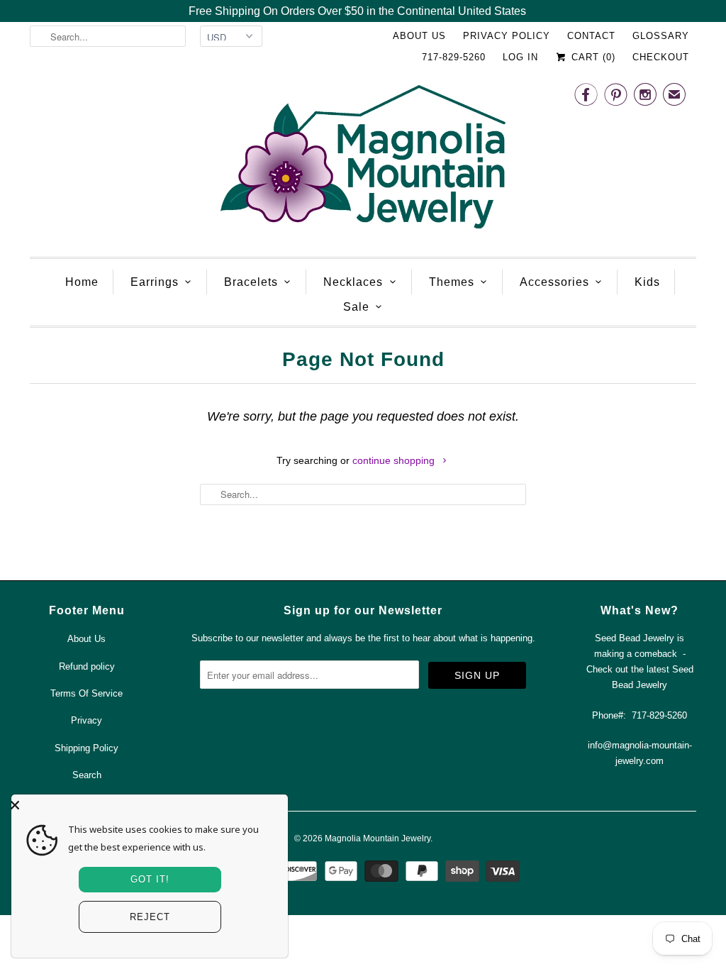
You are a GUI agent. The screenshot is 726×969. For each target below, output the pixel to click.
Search (86, 775)
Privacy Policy (506, 36)
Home (82, 282)
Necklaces (353, 282)
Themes (451, 282)
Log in (520, 57)
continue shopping (394, 460)
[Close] (146, 805)
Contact (591, 36)
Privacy (86, 720)
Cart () (591, 57)
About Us (419, 36)
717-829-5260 (454, 57)
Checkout (660, 57)
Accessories (554, 282)
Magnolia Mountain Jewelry (377, 838)
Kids (647, 282)
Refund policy (87, 666)
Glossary (660, 36)
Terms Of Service (86, 693)
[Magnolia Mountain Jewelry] (363, 161)
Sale (356, 307)
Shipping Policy (86, 748)
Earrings (154, 282)
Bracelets (251, 282)
